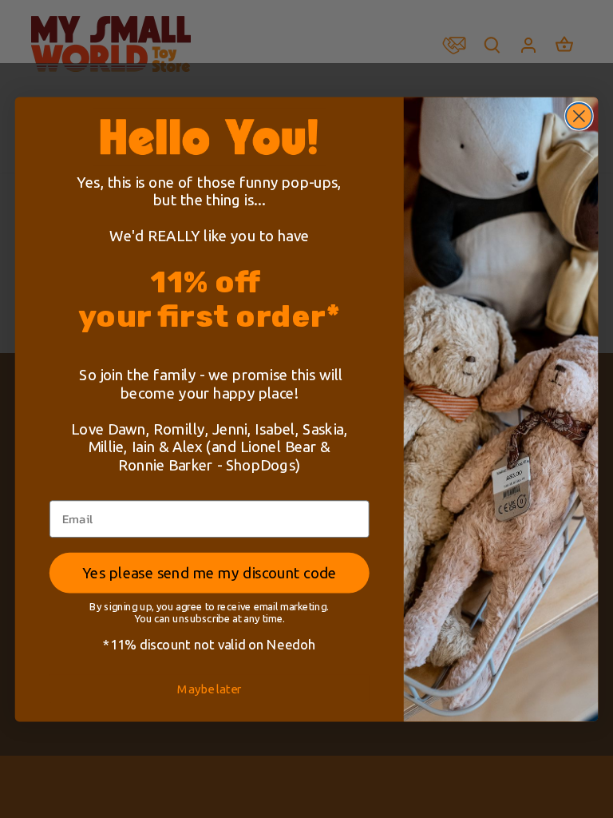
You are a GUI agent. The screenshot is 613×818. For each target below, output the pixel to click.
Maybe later (209, 688)
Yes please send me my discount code (209, 572)
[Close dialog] (579, 116)
